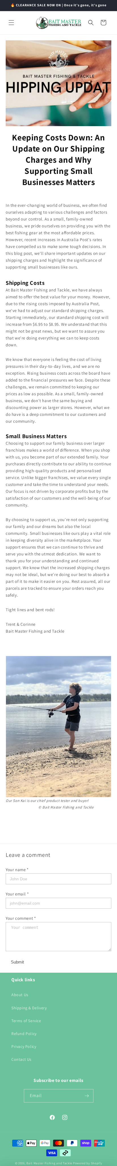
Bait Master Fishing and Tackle (49, 1163)
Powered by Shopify (87, 1163)
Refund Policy (24, 1033)
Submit (17, 962)
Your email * (17, 894)
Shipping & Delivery (29, 1007)
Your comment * (21, 918)
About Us (19, 994)
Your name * (17, 869)
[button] (11, 22)
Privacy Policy (23, 1046)
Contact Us (21, 1059)
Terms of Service (26, 1020)
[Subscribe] (87, 1096)
